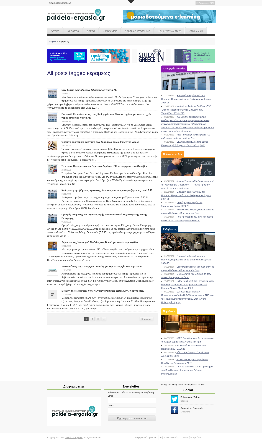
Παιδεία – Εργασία (74, 437)
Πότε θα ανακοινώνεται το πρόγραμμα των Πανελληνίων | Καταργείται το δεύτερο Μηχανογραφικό (187, 370)
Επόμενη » (146, 319)
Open (131, 2)
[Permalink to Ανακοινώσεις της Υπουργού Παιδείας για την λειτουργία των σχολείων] (52, 270)
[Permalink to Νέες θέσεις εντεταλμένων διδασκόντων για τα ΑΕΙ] (52, 93)
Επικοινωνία (196, 30)
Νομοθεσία (169, 311)
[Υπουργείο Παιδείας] (188, 81)
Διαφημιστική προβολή (60, 3)
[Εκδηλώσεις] (188, 242)
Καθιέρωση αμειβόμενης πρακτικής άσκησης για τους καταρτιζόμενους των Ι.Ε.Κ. (107, 190)
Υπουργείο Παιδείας (174, 68)
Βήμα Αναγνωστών (169, 30)
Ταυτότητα (73, 30)
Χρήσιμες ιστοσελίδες (137, 30)
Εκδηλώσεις (110, 30)
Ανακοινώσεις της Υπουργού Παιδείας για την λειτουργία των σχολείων (101, 266)
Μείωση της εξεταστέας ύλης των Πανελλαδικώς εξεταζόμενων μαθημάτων (102, 290)
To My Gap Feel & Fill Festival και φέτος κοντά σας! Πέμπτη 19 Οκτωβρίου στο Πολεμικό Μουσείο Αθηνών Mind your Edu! (187, 284)
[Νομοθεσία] (188, 324)
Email (110, 396)
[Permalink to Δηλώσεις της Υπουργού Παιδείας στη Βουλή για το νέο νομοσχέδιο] (52, 246)
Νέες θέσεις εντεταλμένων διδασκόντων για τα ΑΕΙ (89, 90)
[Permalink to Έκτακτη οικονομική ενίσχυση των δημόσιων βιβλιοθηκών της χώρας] (52, 145)
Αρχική (55, 30)
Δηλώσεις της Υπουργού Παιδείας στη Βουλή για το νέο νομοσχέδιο (99, 242)
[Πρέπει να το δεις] (188, 167)
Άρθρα (91, 30)
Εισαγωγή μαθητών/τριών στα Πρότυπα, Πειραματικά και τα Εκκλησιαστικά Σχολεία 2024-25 (186, 99)
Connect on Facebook (192, 408)
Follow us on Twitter (190, 397)
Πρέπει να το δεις (173, 154)
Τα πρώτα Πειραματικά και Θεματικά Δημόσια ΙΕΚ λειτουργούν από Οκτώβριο (104, 166)
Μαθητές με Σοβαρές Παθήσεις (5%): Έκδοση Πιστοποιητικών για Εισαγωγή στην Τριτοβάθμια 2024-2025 (186, 110)
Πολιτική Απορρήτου (192, 437)
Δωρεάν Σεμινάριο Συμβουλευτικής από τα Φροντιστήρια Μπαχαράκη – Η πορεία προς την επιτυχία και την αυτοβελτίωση (187, 185)
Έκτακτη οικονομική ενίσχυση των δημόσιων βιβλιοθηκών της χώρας (100, 142)
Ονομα (111, 405)
